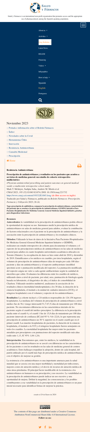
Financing (42, 59)
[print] (79, 166)
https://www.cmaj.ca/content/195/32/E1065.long (29, 195)
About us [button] (42, 30)
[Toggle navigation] (83, 24)
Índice (12, 131)
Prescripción (14, 155)
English (42, 87)
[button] (40, 100)
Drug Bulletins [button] (44, 42)
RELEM (42, 54)
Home (12, 160)
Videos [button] (41, 65)
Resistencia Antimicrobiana (21, 147)
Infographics (43, 71)
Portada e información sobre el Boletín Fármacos (31, 127)
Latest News (43, 48)
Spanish (42, 82)
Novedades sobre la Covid (21, 135)
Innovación (14, 143)
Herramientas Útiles (18, 139)
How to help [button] (43, 77)
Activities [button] (42, 36)
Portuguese (43, 93)
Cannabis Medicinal (18, 151)
